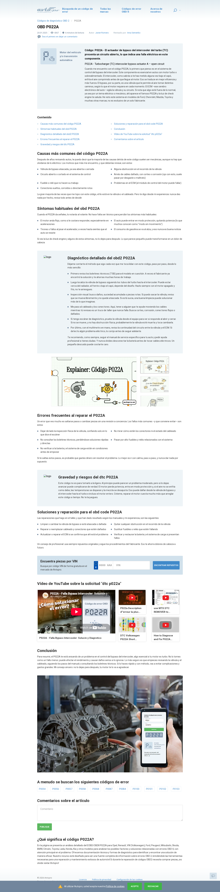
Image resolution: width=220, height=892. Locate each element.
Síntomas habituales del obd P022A (58, 129)
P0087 (109, 789)
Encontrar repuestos (166, 565)
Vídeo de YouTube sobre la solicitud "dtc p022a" (138, 134)
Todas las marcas (105, 10)
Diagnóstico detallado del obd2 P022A (59, 134)
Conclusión (119, 129)
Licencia (83, 879)
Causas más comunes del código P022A (60, 124)
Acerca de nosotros (156, 10)
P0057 (69, 789)
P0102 (162, 789)
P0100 (136, 789)
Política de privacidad (101, 879)
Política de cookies (115, 886)
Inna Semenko (133, 33)
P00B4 (122, 789)
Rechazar (153, 886)
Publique (44, 827)
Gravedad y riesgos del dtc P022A (57, 144)
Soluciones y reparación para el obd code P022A (138, 124)
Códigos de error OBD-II (131, 10)
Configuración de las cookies (130, 879)
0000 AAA (105, 565)
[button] (94, 381)
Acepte (135, 886)
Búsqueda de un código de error (77, 10)
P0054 (42, 789)
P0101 (149, 789)
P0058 (82, 789)
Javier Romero (102, 33)
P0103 (176, 789)
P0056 (55, 789)
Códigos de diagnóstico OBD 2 (53, 20)
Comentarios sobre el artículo (129, 139)
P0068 (95, 789)
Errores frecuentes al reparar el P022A (60, 139)
